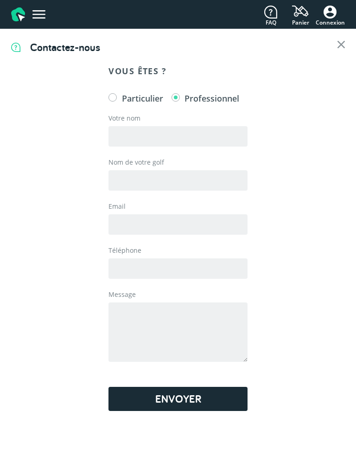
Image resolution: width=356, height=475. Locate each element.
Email (117, 206)
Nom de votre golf (136, 162)
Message (122, 294)
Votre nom (124, 118)
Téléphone (124, 250)
